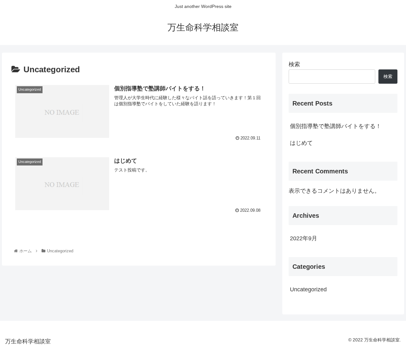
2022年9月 (303, 238)
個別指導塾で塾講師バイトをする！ (335, 126)
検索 (294, 64)
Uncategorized (308, 289)
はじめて (301, 143)
